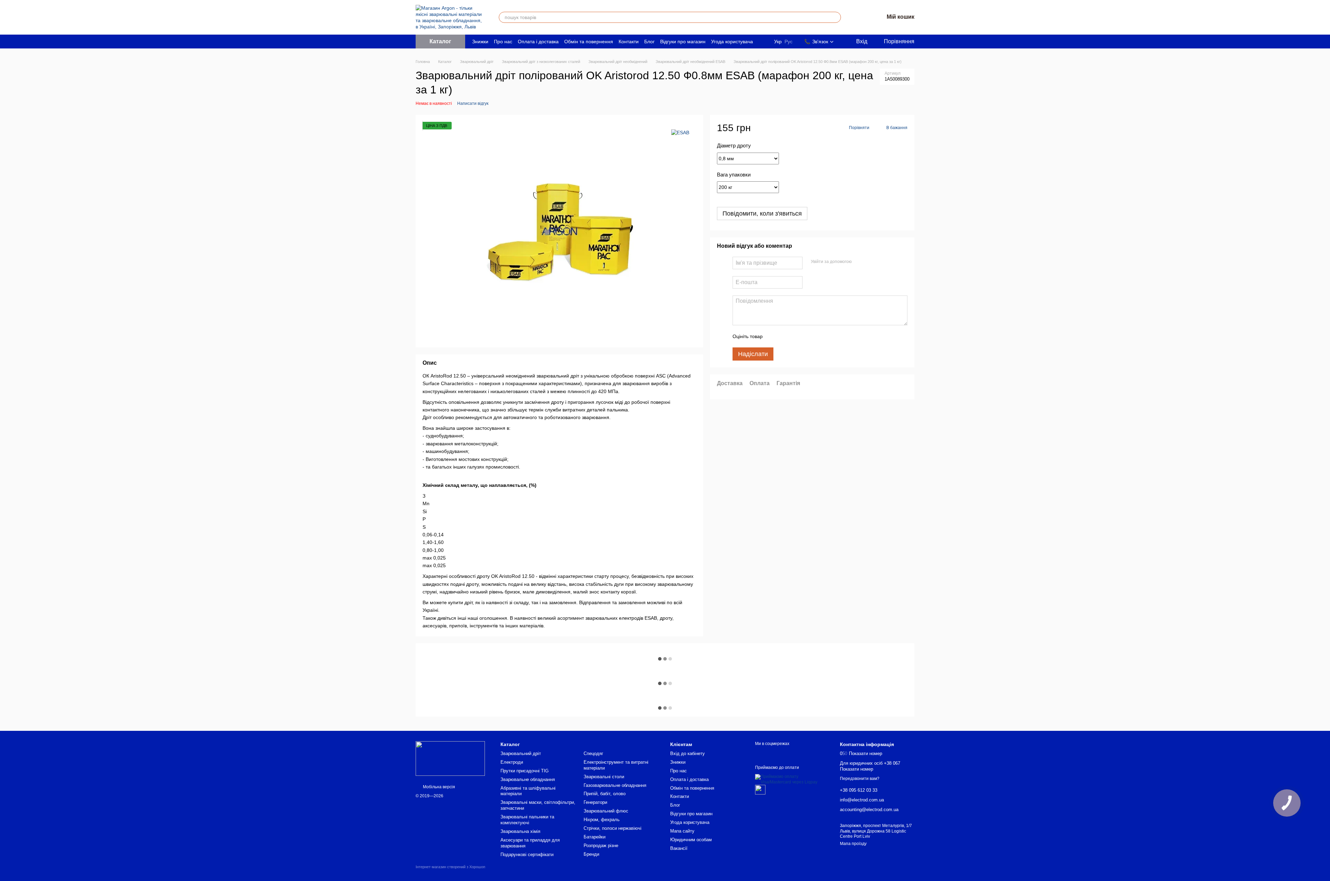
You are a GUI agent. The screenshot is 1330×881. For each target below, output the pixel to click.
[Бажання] (860, 17)
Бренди (591, 854)
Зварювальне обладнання (527, 779)
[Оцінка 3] (796, 337)
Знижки (480, 41)
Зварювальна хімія (520, 831)
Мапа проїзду (853, 843)
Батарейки (594, 836)
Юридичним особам (691, 839)
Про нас (503, 41)
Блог (649, 41)
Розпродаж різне (601, 845)
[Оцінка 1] (774, 337)
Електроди (511, 762)
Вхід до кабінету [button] (687, 753)
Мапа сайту (682, 831)
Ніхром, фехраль (602, 819)
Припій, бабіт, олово (605, 793)
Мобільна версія (438, 786)
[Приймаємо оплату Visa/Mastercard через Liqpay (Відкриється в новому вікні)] (792, 779)
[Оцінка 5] (818, 337)
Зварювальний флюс (606, 811)
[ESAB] (680, 132)
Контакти (629, 41)
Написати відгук (472, 103)
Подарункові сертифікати (526, 854)
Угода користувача (732, 41)
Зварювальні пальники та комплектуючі (527, 819)
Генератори (595, 802)
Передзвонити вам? (859, 778)
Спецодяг (593, 753)
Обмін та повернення (588, 41)
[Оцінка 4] (807, 337)
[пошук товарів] (835, 17)
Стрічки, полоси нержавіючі (612, 828)
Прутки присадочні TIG (524, 770)
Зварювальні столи (604, 776)
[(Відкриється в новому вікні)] (760, 789)
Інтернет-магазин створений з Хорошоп (450, 867)
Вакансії (679, 848)
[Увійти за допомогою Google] (870, 262)
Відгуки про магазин (683, 41)
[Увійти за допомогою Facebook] (859, 262)
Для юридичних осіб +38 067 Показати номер (870, 766)
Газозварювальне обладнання (615, 785)
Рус (788, 41)
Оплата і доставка (538, 41)
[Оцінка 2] (785, 337)
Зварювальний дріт (520, 753)
